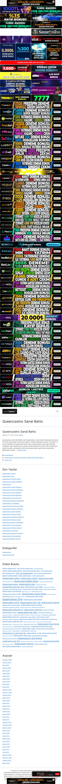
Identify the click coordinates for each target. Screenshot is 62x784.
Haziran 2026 (6, 662)
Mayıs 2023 (6, 730)
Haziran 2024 (6, 695)
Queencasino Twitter (49, 633)
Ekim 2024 (5, 684)
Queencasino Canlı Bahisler (49, 587)
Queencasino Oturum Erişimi (11, 479)
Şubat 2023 (6, 738)
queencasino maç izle (10, 617)
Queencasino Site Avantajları (11, 536)
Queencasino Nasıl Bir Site (12, 621)
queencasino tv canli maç (28, 631)
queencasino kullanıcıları (7, 614)
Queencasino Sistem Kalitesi (11, 511)
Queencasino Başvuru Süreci (11, 520)
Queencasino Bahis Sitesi (26, 581)
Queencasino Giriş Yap (30, 602)
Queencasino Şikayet (24, 644)
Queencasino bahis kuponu (7, 581)
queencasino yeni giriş (11, 641)
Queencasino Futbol (20, 596)
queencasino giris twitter (34, 596)
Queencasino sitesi (29, 629)
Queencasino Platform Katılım (12, 528)
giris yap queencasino (24, 573)
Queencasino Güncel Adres (11, 605)
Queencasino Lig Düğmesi (10, 503)
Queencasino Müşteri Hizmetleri (29, 619)
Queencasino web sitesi (22, 636)
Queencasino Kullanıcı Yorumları (21, 614)
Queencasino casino (37, 591)
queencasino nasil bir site (49, 619)
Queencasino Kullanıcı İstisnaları (12, 509)
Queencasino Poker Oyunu (7, 626)
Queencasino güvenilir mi (38, 607)
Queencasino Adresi (9, 473)
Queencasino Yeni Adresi (30, 638)
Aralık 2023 (6, 711)
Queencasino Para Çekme (48, 624)
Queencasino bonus (10, 584)
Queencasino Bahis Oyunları (11, 539)
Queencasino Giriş (8, 476)
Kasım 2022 (6, 747)
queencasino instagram (33, 610)
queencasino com (8, 596)
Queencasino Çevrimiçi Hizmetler (15, 457)
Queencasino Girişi (10, 602)
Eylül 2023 (5, 719)
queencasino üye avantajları (8, 644)
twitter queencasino (40, 644)
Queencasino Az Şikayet (10, 530)
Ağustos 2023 (7, 722)
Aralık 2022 (6, 744)
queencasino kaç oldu (27, 612)
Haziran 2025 (6, 668)
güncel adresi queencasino (42, 573)
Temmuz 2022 (7, 757)
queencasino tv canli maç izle (14, 633)
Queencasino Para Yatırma (30, 624)
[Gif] (31, 172)
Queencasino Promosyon (22, 626)
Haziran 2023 (6, 728)
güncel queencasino (10, 576)
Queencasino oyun (7, 624)
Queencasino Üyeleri (38, 641)
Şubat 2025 (6, 673)
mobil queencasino (38, 576)
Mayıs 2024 (6, 698)
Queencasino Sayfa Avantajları (12, 482)
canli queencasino (38, 568)
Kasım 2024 (6, 681)
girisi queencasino (46, 571)
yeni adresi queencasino (11, 646)
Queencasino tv (16, 630)
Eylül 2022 (5, 752)
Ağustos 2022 (6, 755)
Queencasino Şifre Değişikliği (11, 492)
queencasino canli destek (41, 584)
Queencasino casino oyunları (11, 594)
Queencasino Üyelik (51, 641)
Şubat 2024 (6, 706)
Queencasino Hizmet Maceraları (12, 490)
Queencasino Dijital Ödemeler (12, 495)
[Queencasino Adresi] (9, 411)
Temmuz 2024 (7, 692)
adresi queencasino (9, 568)
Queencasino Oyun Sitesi (18, 624)
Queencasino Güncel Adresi (31, 605)
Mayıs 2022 (6, 763)
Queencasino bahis (45, 578)
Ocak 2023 (6, 741)
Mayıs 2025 (6, 671)
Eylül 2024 (5, 687)
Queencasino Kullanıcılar (45, 612)
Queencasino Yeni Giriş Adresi (27, 641)
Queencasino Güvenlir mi (12, 610)
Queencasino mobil (43, 617)
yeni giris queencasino (27, 646)
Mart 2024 (5, 703)
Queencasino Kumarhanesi (35, 614)
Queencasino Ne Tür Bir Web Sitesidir (44, 621)
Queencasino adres (11, 578)
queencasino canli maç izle (13, 587)
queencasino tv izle (34, 633)
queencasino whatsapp (39, 635)
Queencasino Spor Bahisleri (45, 628)
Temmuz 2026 (7, 660)
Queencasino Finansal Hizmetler (12, 506)
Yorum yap (8, 460)
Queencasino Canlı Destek (11, 591)
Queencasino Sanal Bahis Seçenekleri (11, 628)
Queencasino (9, 455)
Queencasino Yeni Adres (9, 638)
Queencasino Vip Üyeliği (7, 635)
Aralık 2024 (6, 679)
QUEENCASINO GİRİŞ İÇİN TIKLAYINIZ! (31, 62)
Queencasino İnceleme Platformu (13, 517)
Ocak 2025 (5, 676)
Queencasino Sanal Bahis (19, 431)
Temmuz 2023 (7, 725)
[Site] (31, 105)
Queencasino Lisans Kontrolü (11, 498)
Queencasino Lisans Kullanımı (12, 487)
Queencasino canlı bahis (34, 587)
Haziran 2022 (6, 760)
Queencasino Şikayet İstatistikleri (13, 501)
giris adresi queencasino (31, 571)
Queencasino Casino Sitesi (34, 594)
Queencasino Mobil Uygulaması (10, 619)
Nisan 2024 (6, 700)
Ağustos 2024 (7, 690)
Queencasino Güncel (50, 602)
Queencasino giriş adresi (32, 600)
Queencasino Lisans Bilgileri (49, 614)
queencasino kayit (48, 610)
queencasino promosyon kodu (41, 626)
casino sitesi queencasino (12, 571)
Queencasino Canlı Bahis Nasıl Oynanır (12, 589)
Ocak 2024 (6, 709)
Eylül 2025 (5, 665)
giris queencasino (8, 573)
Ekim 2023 (5, 717)
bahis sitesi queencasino (25, 568)
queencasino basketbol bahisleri (45, 581)
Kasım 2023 (6, 714)
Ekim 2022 (5, 749)
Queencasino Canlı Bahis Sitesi (33, 589)
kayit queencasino (24, 576)
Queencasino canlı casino (50, 589)
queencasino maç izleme (28, 617)
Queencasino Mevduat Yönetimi (12, 533)
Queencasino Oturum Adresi (11, 514)
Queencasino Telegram (7, 630)
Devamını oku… (22, 450)
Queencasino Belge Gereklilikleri (12, 522)
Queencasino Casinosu (51, 594)
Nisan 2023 (6, 733)
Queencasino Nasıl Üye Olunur (29, 621)
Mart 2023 (5, 736)
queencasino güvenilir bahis (25, 607)
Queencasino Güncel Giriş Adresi (10, 607)
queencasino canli (27, 584)
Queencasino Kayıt (9, 612)
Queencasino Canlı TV (26, 591)
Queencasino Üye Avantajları (11, 525)
